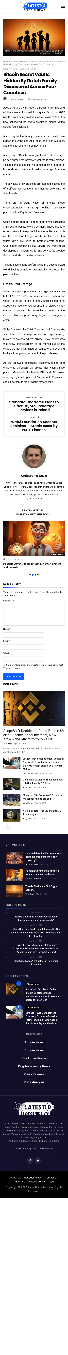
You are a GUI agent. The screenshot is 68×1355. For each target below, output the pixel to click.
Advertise (19, 1181)
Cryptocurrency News (34, 1066)
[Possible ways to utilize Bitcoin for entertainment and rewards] (34, 538)
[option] (34, 545)
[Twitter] (38, 1160)
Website (7, 653)
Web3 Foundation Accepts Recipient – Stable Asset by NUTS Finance (34, 424)
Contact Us (51, 1177)
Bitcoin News (20, 61)
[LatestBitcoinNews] (34, 2)
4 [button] (38, 575)
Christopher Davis (17, 99)
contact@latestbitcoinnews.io (37, 1148)
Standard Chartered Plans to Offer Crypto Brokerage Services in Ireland (34, 404)
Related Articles (33, 510)
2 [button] (33, 575)
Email (6, 641)
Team (51, 1181)
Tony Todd (7, 744)
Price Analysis (34, 1082)
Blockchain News (34, 1058)
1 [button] (30, 575)
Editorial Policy (33, 1177)
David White (28, 803)
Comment (8, 600)
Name (6, 629)
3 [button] (35, 575)
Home (6, 61)
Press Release (34, 1074)
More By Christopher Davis (33, 514)
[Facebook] (30, 1160)
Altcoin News (34, 1042)
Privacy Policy (36, 1181)
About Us (15, 1177)
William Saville (31, 864)
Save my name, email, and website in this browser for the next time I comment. (34, 667)
